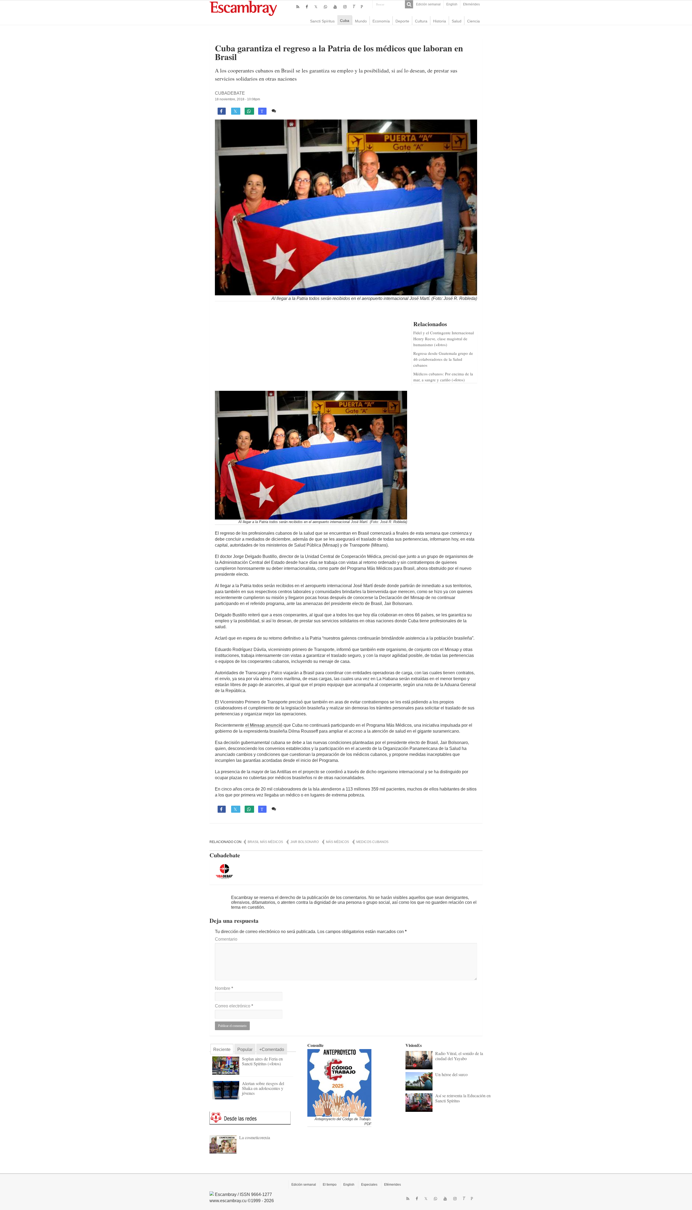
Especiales (369, 1184)
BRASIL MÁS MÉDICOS (265, 842)
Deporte (402, 21)
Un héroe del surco (451, 1074)
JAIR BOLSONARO (304, 842)
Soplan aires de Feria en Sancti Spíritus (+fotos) (262, 1061)
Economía (381, 21)
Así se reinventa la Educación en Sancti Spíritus (463, 1098)
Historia (439, 21)
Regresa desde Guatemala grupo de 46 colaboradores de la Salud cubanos (443, 359)
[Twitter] (316, 7)
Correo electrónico (234, 1006)
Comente (287, 110)
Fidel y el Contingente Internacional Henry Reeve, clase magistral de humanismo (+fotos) (443, 338)
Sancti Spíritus (322, 21)
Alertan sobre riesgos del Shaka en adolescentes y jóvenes (263, 1088)
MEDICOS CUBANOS (372, 842)
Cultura (421, 21)
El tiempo (330, 1184)
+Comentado (271, 1049)
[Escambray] (243, 8)
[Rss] (298, 7)
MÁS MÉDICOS (337, 842)
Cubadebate (230, 93)
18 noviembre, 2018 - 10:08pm (237, 99)
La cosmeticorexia (254, 1137)
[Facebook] (306, 7)
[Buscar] (409, 4)
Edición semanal (428, 4)
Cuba (344, 20)
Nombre (224, 988)
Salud (456, 21)
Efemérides (471, 4)
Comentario (226, 939)
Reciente (222, 1049)
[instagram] (345, 7)
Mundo (361, 21)
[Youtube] (335, 7)
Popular (244, 1049)
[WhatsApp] (325, 7)
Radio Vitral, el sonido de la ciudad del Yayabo (459, 1055)
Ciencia (473, 21)
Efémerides (392, 1184)
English (451, 4)
